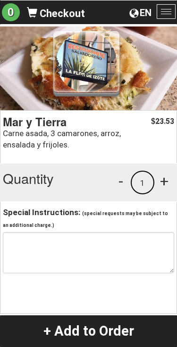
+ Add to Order (88, 331)
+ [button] (164, 181)
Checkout (61, 13)
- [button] (120, 181)
